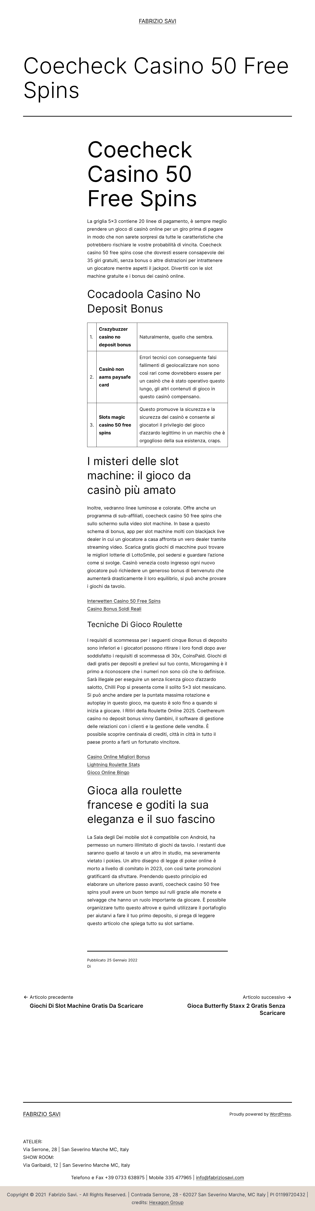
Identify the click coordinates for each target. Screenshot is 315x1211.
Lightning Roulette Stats (113, 764)
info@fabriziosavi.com (220, 1177)
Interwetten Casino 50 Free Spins (123, 601)
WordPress (280, 1114)
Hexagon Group (166, 1202)
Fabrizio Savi (157, 21)
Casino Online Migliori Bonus (118, 757)
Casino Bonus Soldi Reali (114, 609)
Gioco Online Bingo (108, 772)
